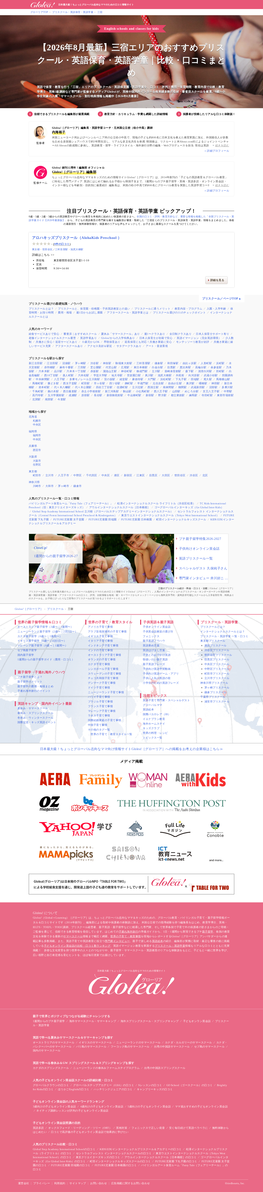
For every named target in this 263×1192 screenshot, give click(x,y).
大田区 (166, 475)
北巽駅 (36, 399)
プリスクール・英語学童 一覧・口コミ (224, 636)
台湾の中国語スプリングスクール (165, 1067)
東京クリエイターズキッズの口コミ (98, 1157)
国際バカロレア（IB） (157, 714)
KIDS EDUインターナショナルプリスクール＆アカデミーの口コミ (141, 1149)
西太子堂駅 (70, 383)
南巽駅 (49, 399)
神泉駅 (107, 363)
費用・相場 (65, 312)
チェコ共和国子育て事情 (103, 678)
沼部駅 (213, 387)
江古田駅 (52, 363)
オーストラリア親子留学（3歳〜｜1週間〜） (45, 626)
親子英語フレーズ (154, 664)
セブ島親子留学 (27, 650)
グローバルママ (152, 705)
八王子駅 (59, 379)
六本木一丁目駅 (76, 371)
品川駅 (58, 371)
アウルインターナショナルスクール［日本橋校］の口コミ (160, 1157)
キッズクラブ (151, 728)
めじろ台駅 (191, 391)
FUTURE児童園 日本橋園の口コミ (116, 1165)
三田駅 (82, 367)
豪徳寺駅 (137, 379)
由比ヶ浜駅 (189, 363)
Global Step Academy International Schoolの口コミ (64, 1149)
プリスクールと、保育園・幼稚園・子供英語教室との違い (94, 308)
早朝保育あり (112, 341)
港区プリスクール (215, 645)
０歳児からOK (90, 341)
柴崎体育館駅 (173, 371)
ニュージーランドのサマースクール (138, 1042)
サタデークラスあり (129, 346)
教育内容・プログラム (188, 308)
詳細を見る (217, 280)
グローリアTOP (39, 12)
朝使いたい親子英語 (155, 659)
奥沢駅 (190, 383)
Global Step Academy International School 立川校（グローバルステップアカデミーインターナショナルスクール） (102, 511)
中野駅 (228, 391)
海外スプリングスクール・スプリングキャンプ (150, 1021)
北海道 (33, 416)
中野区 (77, 475)
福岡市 (37, 435)
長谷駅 (98, 395)
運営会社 (23, 1183)
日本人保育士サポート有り (212, 333)
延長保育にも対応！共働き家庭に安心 (148, 341)
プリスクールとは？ (41, 308)
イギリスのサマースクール (95, 1042)
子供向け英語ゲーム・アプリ (161, 673)
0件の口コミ (62, 244)
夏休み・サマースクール (32, 708)
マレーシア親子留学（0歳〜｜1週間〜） (42, 645)
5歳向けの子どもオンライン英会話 (149, 1106)
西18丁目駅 (51, 375)
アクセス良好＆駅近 (99, 346)
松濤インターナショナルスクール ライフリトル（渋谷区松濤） (156, 503)
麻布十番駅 (66, 367)
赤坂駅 (94, 371)
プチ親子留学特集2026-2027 (200, 538)
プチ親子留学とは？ (29, 676)
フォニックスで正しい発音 (148, 1127)
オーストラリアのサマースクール (53, 1042)
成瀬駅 (73, 395)
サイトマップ (77, 1183)
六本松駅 (83, 375)
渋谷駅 (94, 363)
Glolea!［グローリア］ (29, 608)
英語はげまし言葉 (154, 650)
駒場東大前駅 (123, 363)
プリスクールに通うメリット (152, 308)
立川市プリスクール (216, 678)
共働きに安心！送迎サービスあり (56, 341)
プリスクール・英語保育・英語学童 (72, 12)
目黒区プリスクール (216, 659)
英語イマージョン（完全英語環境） (199, 338)
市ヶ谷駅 (99, 383)
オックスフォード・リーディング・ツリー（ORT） (80, 1127)
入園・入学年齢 (216, 308)
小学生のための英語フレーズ (161, 682)
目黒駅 (171, 367)
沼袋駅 (66, 363)
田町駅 (220, 371)
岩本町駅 (44, 387)
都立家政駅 (178, 395)
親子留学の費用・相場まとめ (35, 686)
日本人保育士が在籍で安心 (156, 338)
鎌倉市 (77, 486)
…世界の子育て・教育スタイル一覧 (110, 734)
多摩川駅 (227, 387)
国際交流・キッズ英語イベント (36, 722)
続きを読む (222, 145)
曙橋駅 (203, 383)
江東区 (140, 475)
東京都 (36, 249)
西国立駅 (153, 387)
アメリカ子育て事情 (100, 626)
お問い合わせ (98, 1183)
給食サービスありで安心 (44, 333)
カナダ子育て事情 (99, 664)
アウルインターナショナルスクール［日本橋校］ (119, 507)
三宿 (100, 12)
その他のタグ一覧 (99, 729)
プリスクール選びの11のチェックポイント (179, 312)
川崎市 (37, 486)
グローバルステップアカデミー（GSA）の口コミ (103, 1085)
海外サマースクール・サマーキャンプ (92, 1021)
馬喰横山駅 (223, 379)
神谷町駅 (126, 371)
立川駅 (156, 371)
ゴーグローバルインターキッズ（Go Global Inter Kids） (189, 507)
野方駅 (162, 395)
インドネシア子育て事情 (103, 645)
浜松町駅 (165, 379)
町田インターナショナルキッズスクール (181, 519)
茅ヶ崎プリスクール (216, 687)
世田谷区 (47, 249)
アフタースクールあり (69, 346)
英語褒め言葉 (151, 645)
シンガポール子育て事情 (103, 668)
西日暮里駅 (70, 391)
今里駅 (62, 399)
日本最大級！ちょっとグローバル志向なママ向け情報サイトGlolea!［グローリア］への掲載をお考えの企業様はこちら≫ (131, 749)
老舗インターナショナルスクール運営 (52, 338)
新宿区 (128, 475)
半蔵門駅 (142, 383)
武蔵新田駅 (198, 387)
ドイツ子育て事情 (99, 687)
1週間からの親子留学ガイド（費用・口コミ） (45, 659)
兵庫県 (33, 445)
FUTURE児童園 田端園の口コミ (70, 1165)
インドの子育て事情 (100, 650)
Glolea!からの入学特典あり (118, 338)
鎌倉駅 (159, 363)
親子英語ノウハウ (154, 640)
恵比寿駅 (185, 367)
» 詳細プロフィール (217, 150)
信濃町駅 (122, 387)
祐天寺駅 (117, 375)
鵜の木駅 (53, 391)
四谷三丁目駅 (104, 387)
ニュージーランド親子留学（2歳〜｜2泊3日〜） (47, 631)
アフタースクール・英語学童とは (127, 312)
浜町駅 (220, 363)
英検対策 (121, 1127)
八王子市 (63, 475)
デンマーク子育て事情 (102, 682)
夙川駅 (149, 375)
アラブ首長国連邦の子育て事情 (107, 631)
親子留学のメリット (29, 681)
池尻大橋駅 (76, 249)
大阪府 (33, 456)
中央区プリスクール (216, 664)
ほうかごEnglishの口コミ (73, 1089)
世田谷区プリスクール (218, 654)
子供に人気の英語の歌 (157, 678)
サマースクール (73, 936)
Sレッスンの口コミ (150, 1085)
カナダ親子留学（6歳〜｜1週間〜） (39, 636)
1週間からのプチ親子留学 (49, 1021)
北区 (205, 475)
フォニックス (151, 636)
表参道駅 (216, 367)
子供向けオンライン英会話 (199, 548)
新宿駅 (150, 395)
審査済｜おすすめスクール (80, 333)
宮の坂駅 (109, 379)
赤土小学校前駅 (91, 391)
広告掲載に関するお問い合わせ (130, 1183)
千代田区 (91, 475)
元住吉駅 (158, 383)
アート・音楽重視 (157, 346)
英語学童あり (88, 338)
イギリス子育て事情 (100, 636)
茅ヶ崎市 (63, 486)
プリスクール (55, 608)
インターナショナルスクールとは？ (222, 631)
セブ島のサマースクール (209, 1046)
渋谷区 (194, 475)
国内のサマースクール (47, 1050)
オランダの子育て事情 (102, 659)
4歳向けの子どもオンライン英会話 (101, 1106)
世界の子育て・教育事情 (125, 936)
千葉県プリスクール (212, 696)
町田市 (37, 475)
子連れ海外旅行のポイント (34, 690)
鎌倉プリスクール (215, 692)
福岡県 (33, 431)
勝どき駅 (53, 383)
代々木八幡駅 (62, 387)
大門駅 (152, 379)
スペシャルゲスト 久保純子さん (203, 568)
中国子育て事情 (97, 724)
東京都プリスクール (212, 640)
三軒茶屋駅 (61, 249)
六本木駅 (44, 371)
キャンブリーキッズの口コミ (155, 1089)
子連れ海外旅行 (128, 931)
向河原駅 (194, 375)
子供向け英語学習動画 (157, 668)
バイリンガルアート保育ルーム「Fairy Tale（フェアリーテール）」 (71, 503)
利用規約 (59, 1183)
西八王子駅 (161, 391)
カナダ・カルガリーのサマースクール (188, 1042)
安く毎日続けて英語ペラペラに (188, 1127)
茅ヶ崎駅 (80, 363)
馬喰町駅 (37, 383)
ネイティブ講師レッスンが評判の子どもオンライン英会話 (72, 1110)
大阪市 (37, 460)
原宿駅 (85, 395)
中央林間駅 (43, 379)
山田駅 (176, 391)
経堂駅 (124, 379)
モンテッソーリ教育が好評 (192, 341)
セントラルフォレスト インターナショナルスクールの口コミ (113, 1153)
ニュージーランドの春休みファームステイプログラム (106, 1067)
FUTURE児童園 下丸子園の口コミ (176, 1161)
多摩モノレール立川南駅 (84, 379)
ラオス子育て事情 (99, 715)
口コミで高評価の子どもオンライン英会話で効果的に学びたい (89, 1131)
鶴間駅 (182, 387)
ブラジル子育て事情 (100, 701)
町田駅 (85, 383)
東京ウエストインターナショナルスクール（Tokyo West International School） (170, 515)
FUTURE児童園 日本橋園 (136, 519)
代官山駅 (111, 367)
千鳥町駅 (37, 391)
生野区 (37, 464)
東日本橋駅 (141, 367)
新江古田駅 (36, 363)
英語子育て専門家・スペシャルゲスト (166, 700)
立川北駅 (137, 387)
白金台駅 (157, 367)
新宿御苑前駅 (115, 395)
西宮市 (37, 450)
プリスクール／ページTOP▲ (221, 298)
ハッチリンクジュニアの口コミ (113, 1089)
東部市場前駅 (225, 395)
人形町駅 (206, 363)
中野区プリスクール (216, 668)
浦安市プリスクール (216, 701)
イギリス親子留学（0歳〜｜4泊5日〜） (41, 640)
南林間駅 (168, 387)
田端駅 (195, 379)
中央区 (37, 424)
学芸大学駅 (100, 375)
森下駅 (189, 371)
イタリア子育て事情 (100, 640)
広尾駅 (125, 367)
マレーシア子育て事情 (102, 710)
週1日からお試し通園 (89, 312)
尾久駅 (208, 379)
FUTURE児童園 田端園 (103, 519)
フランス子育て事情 (100, 706)
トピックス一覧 (152, 737)
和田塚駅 (172, 363)
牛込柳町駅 (134, 395)
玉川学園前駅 (56, 395)
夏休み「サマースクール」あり (120, 333)
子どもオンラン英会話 (197, 1021)
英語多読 (38, 1127)
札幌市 (37, 420)
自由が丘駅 (175, 383)
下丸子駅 (181, 379)
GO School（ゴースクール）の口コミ (189, 1085)
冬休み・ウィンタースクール (35, 717)
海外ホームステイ (154, 723)
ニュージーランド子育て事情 (106, 692)
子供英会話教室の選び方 (158, 631)
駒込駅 (127, 391)
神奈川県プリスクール (214, 682)
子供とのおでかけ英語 (157, 654)
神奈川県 (34, 482)
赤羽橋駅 (49, 367)
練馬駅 (193, 395)
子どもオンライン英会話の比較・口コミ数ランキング (77, 945)
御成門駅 (142, 371)
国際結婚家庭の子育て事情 (104, 720)
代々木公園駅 (83, 387)
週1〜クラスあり (154, 333)
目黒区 (153, 475)
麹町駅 (129, 383)
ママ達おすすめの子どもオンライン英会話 (201, 1106)
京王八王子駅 (211, 391)
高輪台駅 (200, 367)
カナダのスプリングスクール (51, 1067)
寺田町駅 (207, 395)
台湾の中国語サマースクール (172, 1046)
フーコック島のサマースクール (130, 1046)
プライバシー (41, 1183)
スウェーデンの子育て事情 (104, 673)
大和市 (49, 486)
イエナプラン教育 (154, 718)
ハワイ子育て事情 (99, 696)
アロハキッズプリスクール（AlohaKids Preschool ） (76, 238)
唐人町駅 (68, 375)
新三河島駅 (112, 391)
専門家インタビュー (117, 941)
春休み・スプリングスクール (35, 713)
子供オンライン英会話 (157, 626)
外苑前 (180, 375)
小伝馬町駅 (143, 391)
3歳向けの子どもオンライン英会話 (54, 1106)
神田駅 (215, 383)
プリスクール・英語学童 (170, 945)
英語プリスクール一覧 (196, 558)
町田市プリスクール (216, 673)
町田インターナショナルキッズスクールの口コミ (120, 1161)
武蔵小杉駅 (211, 375)
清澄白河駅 (205, 371)
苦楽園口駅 (134, 375)
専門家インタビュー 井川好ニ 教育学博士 (203, 578)
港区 (117, 475)
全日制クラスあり (181, 333)
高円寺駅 (37, 395)
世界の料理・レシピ (155, 732)
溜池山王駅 (110, 371)
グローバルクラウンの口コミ (51, 1085)
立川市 (49, 475)
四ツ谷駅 (114, 383)
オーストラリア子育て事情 (104, 654)
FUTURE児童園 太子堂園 (68, 519)
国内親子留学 (25, 654)
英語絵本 (148, 709)
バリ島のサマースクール (91, 1046)
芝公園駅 (96, 367)
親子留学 (207, 931)
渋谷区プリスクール (216, 650)
